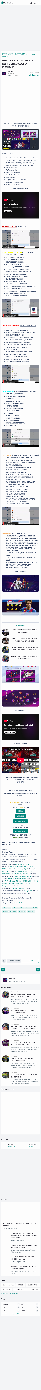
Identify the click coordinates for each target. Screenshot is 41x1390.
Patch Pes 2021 (18, 907)
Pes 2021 (22, 911)
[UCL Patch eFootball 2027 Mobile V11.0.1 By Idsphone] (20, 1221)
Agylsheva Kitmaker (16, 866)
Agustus (5, 1304)
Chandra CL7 (26, 874)
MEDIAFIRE (20, 816)
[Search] (35, 3)
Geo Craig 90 (19, 876)
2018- (32, 1381)
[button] (34, 75)
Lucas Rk (23, 888)
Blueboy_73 (14, 881)
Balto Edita (9, 883)
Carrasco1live (11, 878)
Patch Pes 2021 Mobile (10, 911)
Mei (22, 1307)
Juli (22, 1304)
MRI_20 (25, 869)
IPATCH (7, 881)
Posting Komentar (15, 960)
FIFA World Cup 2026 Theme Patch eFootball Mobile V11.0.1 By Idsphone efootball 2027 (24, 1235)
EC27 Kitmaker (18, 883)
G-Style (17, 871)
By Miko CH (34, 1289)
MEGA (20, 811)
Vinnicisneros (15, 888)
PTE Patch (27, 876)
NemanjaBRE (18, 869)
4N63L (19, 874)
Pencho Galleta (11, 874)
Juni (4, 1307)
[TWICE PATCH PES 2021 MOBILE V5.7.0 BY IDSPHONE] (5, 1013)
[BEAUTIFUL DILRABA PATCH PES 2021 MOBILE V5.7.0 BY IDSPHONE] (5, 644)
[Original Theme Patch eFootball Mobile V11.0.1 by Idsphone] (6, 1250)
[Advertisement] (20, 26)
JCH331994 (32, 881)
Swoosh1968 (23, 881)
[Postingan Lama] (3, 969)
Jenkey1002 (27, 891)
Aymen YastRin (21, 878)
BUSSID (20, 1285)
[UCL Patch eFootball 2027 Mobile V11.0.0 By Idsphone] (6, 1262)
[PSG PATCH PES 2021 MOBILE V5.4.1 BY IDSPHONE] (5, 1078)
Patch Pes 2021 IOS (31, 907)
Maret (23, 1310)
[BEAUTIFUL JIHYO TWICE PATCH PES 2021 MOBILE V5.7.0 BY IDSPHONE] (5, 1030)
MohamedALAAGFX (22, 864)
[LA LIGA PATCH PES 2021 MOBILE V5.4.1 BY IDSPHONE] (5, 1062)
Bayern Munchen (8, 1285)
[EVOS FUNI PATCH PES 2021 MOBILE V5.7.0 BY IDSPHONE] (5, 635)
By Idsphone (7, 907)
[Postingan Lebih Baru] (38, 969)
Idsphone (7, 2)
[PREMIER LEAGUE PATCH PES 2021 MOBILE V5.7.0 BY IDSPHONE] (5, 1046)
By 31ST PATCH (33, 1285)
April (4, 1310)
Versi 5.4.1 (31, 911)
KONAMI (19, 903)
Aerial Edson (24, 871)
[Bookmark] (4, 961)
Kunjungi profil (11, 1146)
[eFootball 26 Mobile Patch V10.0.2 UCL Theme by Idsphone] (6, 1272)
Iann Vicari (9, 869)
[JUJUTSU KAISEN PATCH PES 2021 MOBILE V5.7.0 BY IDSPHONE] (5, 661)
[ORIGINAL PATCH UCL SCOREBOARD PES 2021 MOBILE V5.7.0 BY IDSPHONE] (5, 653)
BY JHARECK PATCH (21, 1289)
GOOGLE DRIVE (20, 821)
